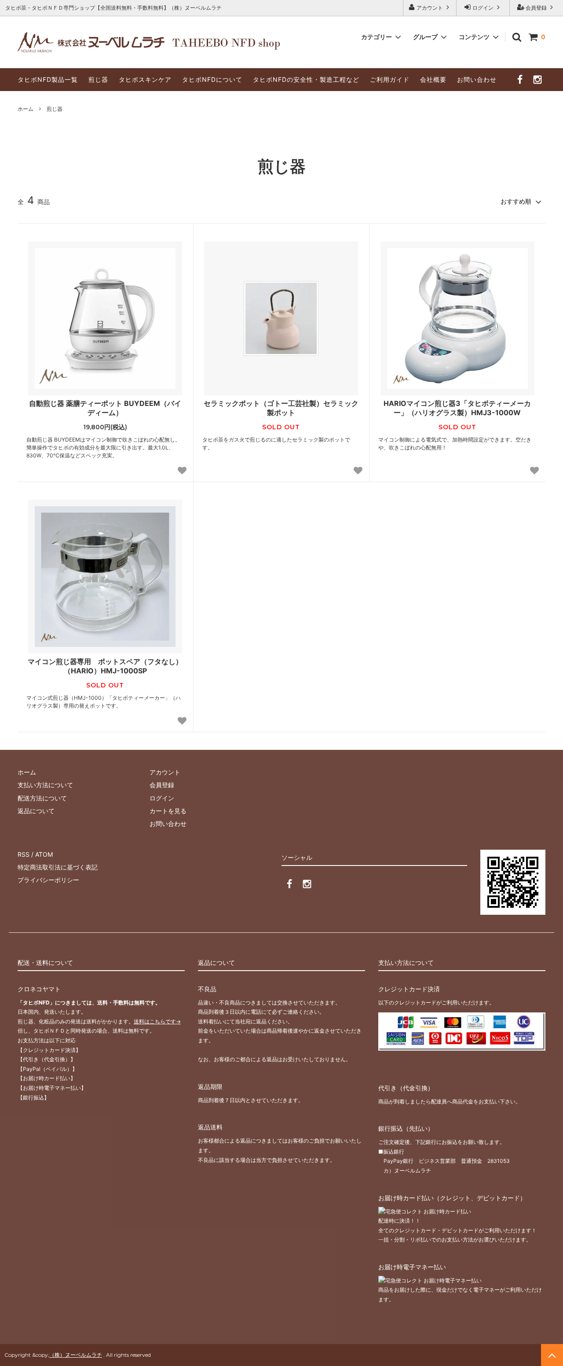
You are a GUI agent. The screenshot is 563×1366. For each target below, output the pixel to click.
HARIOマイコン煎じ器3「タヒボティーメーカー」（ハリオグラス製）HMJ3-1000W (457, 408)
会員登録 (536, 7)
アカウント (429, 7)
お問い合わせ (477, 79)
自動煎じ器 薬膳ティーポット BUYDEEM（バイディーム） (105, 408)
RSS (23, 854)
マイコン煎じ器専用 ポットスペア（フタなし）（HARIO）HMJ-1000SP (105, 666)
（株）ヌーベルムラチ (75, 1354)
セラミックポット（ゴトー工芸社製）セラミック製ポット (281, 408)
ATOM (44, 854)
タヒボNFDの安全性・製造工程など (306, 79)
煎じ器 (98, 79)
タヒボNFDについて (212, 79)
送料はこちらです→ (157, 1021)
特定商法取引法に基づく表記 (58, 867)
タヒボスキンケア (145, 79)
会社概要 (433, 79)
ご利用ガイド (389, 79)
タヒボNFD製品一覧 (48, 79)
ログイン (483, 7)
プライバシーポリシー (48, 880)
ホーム (25, 109)
